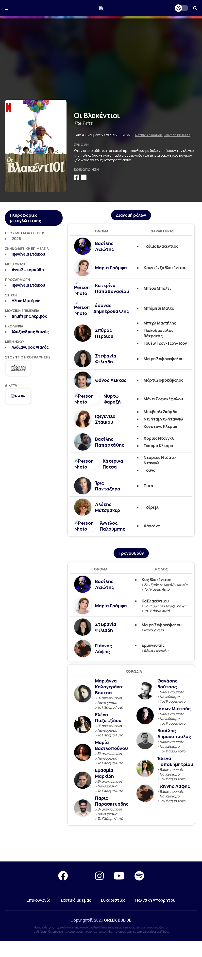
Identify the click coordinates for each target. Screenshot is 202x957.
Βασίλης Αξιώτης (104, 246)
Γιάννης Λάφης (103, 648)
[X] (81, 875)
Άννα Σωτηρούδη (28, 269)
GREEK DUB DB (118, 920)
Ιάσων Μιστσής (174, 709)
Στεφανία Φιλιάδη (105, 359)
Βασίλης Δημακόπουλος (174, 733)
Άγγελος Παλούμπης (112, 526)
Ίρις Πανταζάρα (107, 486)
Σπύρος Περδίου (104, 333)
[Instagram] (99, 875)
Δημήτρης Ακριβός (29, 316)
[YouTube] (119, 875)
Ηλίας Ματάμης (26, 300)
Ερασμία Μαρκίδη (104, 773)
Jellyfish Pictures (177, 135)
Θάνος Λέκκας (111, 380)
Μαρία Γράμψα (111, 268)
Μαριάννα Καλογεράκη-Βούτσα (109, 687)
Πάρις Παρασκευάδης (112, 801)
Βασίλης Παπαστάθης (109, 442)
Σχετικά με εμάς (75, 900)
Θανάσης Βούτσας (167, 684)
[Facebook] (63, 875)
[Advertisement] (101, 52)
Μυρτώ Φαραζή (112, 399)
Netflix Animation (148, 135)
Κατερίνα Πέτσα (113, 464)
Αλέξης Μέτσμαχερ (107, 507)
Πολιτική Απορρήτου (155, 900)
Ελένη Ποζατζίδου (108, 717)
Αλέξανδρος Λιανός (30, 331)
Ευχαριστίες (113, 900)
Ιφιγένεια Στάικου (28, 254)
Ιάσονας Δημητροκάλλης (111, 308)
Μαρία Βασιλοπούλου (111, 745)
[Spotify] (139, 875)
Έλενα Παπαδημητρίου (175, 761)
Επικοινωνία (38, 900)
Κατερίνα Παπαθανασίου (112, 288)
